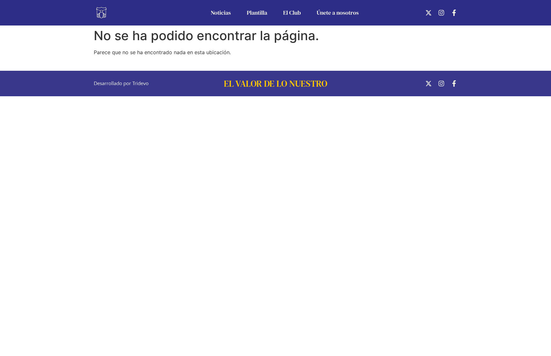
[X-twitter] (428, 13)
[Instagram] (441, 13)
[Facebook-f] (454, 13)
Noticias (221, 13)
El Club (292, 13)
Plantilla (257, 13)
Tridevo (140, 83)
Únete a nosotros (338, 13)
